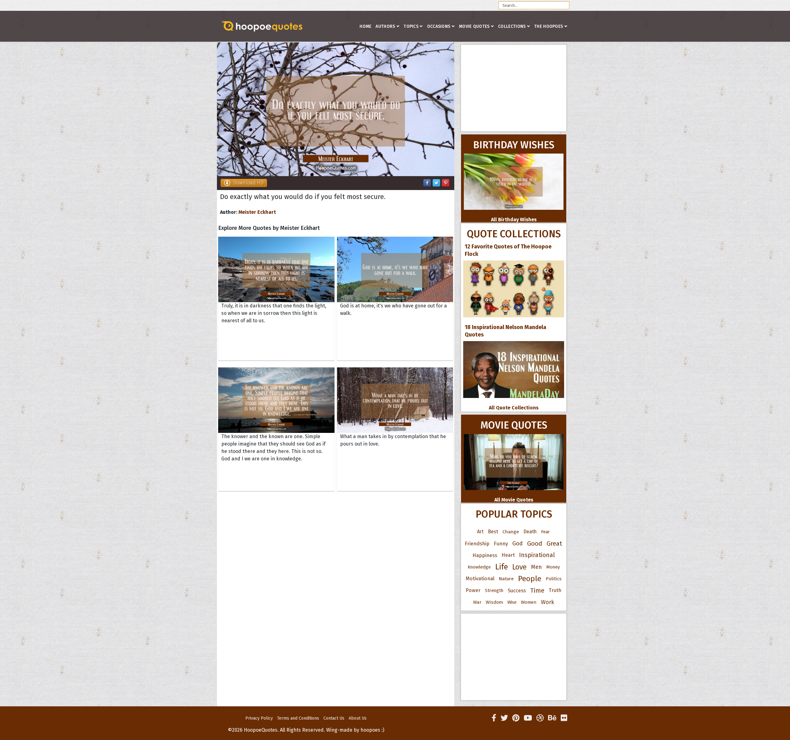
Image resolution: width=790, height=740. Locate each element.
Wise (512, 602)
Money (553, 567)
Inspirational (537, 555)
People (529, 578)
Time (537, 590)
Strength (494, 590)
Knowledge (479, 567)
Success (517, 590)
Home (365, 26)
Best (493, 532)
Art (480, 532)
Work (547, 602)
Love (519, 567)
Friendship (477, 543)
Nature (506, 578)
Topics (411, 26)
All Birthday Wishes (514, 219)
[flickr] (564, 718)
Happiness (484, 555)
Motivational (480, 578)
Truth (555, 590)
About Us (358, 718)
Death (530, 532)
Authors (385, 26)
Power (473, 590)
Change (510, 532)
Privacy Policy (259, 718)
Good (534, 543)
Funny (501, 543)
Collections (512, 26)
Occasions (439, 26)
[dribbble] (540, 718)
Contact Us (333, 718)
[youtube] (528, 718)
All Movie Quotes (513, 500)
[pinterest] (515, 718)
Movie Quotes (474, 26)
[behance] (552, 718)
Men (536, 567)
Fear (545, 532)
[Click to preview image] (335, 109)
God (517, 543)
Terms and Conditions (298, 718)
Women (529, 602)
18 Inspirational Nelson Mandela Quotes (505, 331)
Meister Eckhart (257, 212)
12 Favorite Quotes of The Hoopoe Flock (508, 250)
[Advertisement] (513, 88)
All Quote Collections (513, 408)
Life (501, 567)
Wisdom (494, 602)
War (477, 602)
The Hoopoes (548, 26)
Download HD (248, 183)
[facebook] (494, 718)
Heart (508, 555)
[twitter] (504, 718)
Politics (554, 578)
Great (554, 543)
